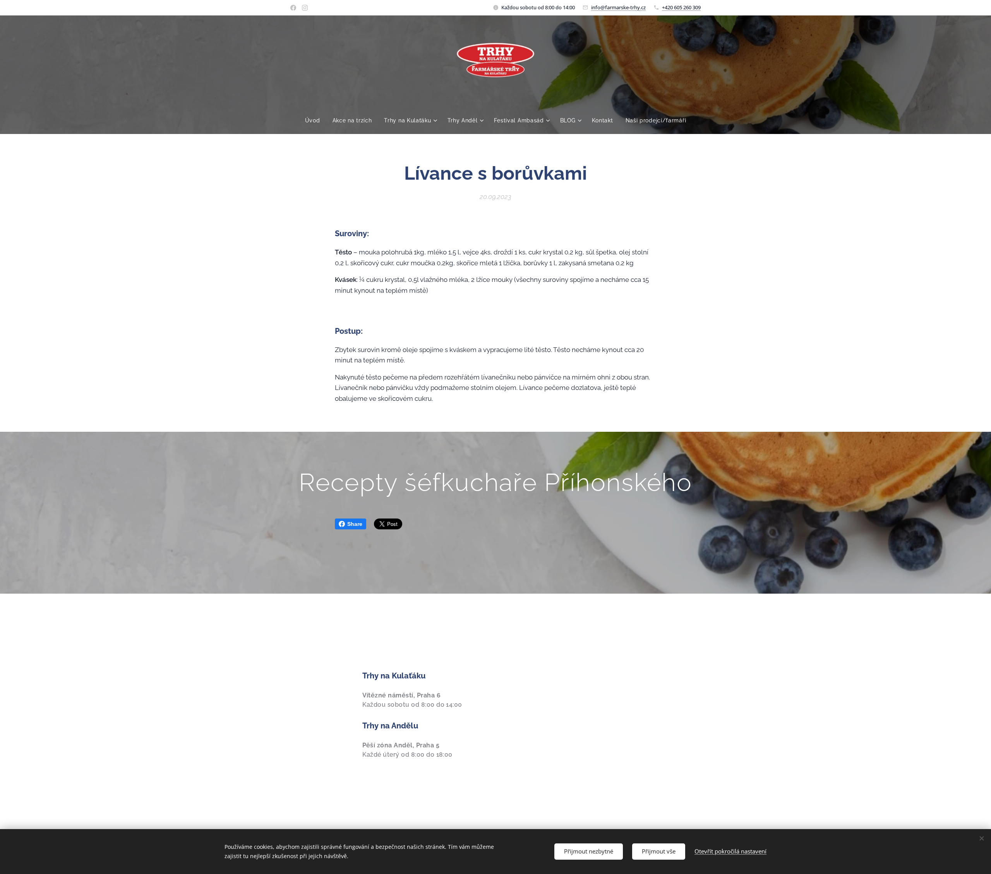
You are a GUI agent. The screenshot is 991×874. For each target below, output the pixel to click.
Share (354, 524)
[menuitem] (315, 120)
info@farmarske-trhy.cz (618, 7)
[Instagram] (305, 7)
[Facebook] (293, 7)
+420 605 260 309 (681, 7)
